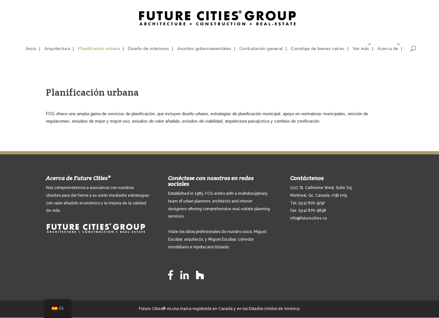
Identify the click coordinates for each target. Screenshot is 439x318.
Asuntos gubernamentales (204, 49)
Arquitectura (57, 49)
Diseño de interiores (148, 49)
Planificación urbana (99, 49)
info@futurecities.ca (308, 218)
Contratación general (261, 49)
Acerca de (387, 49)
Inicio (31, 49)
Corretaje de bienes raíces (318, 49)
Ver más (361, 49)
